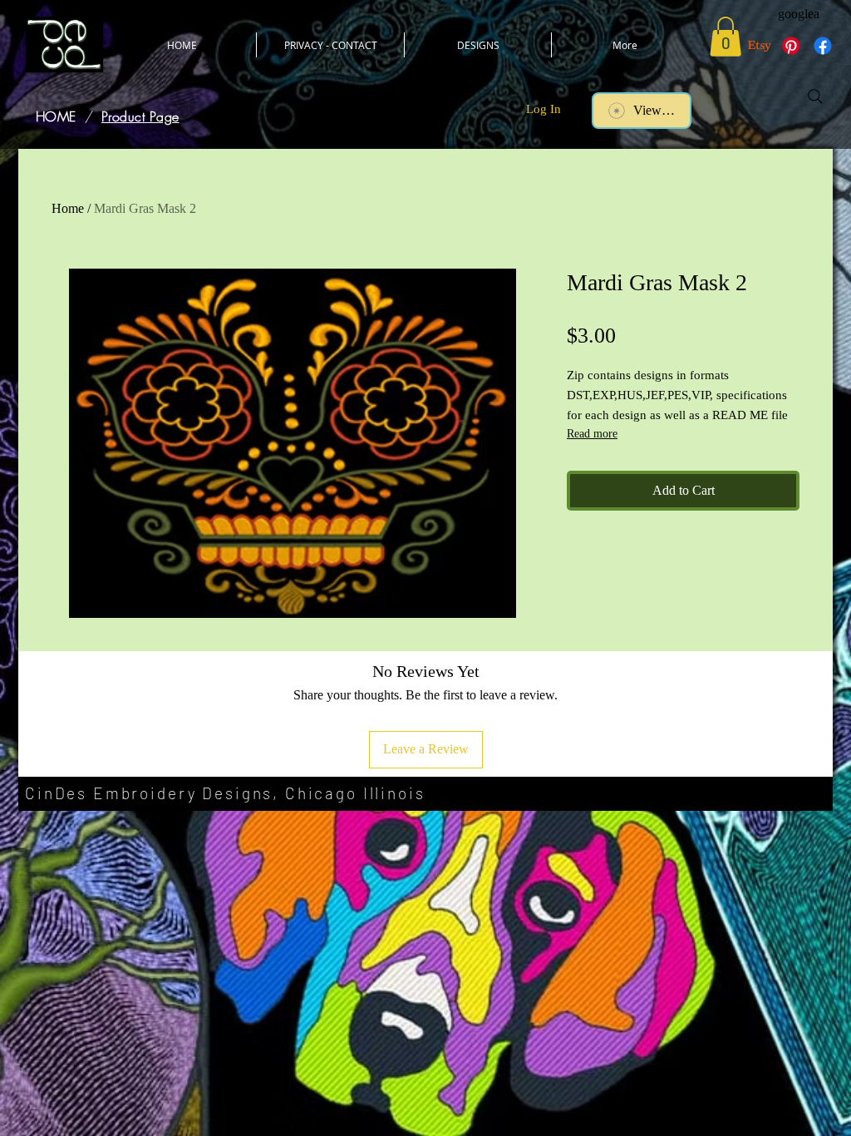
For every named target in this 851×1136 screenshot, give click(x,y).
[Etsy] (759, 45)
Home (68, 208)
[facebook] (822, 45)
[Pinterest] (791, 45)
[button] (725, 37)
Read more (592, 433)
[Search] (815, 96)
